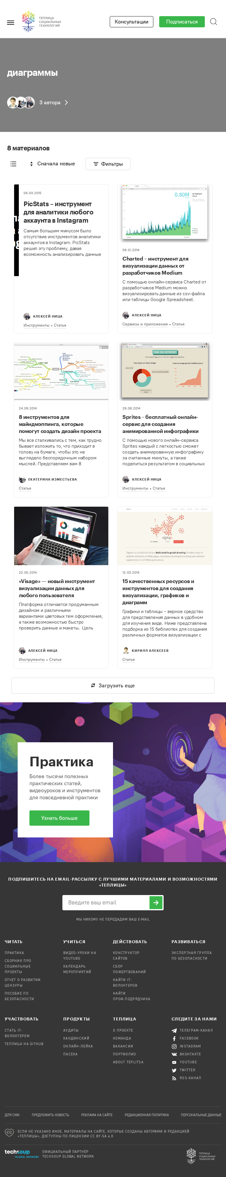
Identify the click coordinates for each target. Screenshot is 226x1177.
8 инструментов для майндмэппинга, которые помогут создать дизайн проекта (60, 424)
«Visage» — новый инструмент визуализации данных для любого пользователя (57, 588)
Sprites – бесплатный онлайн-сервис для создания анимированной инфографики (160, 424)
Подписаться (182, 22)
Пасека (70, 1054)
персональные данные (201, 1115)
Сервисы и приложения (145, 324)
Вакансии (123, 1046)
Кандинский (76, 1038)
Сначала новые (56, 163)
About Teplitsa (128, 1062)
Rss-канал (191, 1078)
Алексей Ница (48, 316)
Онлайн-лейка (78, 1046)
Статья (60, 325)
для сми (12, 1115)
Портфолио (124, 1054)
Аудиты (71, 1030)
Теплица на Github (24, 1044)
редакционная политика (147, 1115)
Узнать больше (59, 818)
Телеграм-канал (196, 1030)
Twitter (187, 1070)
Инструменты (36, 325)
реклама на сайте (96, 1115)
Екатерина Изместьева (52, 479)
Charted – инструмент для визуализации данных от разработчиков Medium (155, 265)
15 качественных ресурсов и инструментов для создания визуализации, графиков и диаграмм (158, 591)
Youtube (188, 1062)
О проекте (123, 1030)
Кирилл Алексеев (150, 650)
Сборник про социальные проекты (18, 966)
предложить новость (50, 1115)
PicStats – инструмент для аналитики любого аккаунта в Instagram (58, 212)
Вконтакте (190, 1054)
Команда (122, 1038)
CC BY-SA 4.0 (102, 1136)
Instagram (190, 1046)
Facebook (189, 1038)
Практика (14, 953)
